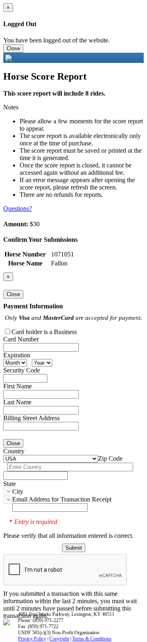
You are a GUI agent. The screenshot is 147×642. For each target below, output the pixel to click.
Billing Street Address (31, 418)
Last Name (17, 402)
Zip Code (110, 458)
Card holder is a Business (44, 331)
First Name (17, 386)
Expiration (16, 355)
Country (13, 451)
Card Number (21, 339)
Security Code (21, 370)
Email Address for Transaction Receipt (61, 499)
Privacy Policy (32, 639)
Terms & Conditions (91, 639)
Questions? (17, 208)
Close (13, 48)
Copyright (59, 639)
